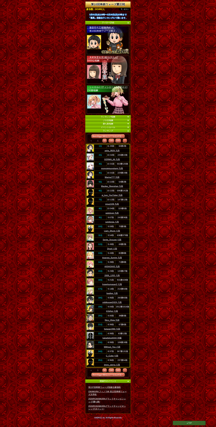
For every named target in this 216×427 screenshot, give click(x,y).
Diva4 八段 (112, 248)
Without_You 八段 (112, 347)
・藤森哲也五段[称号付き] (100, 27)
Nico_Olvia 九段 (112, 320)
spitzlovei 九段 (112, 213)
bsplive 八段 (112, 293)
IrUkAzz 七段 (112, 311)
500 (118, 140)
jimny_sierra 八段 (112, 365)
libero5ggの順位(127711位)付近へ (108, 136)
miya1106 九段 (112, 204)
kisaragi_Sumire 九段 (112, 257)
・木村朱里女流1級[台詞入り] (102, 57)
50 (104, 140)
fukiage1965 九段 (112, 329)
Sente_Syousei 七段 (112, 239)
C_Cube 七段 (112, 356)
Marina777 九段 (112, 177)
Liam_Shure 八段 (112, 231)
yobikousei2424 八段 (112, 302)
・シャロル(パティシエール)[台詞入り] (107, 87)
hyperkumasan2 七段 (112, 284)
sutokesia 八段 (112, 222)
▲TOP (189, 423)
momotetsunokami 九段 (112, 168)
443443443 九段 (112, 266)
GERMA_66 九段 (112, 159)
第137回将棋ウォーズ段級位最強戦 (104, 387)
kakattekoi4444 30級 (112, 338)
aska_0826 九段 (112, 150)
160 (111, 140)
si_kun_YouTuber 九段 (112, 195)
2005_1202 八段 (112, 275)
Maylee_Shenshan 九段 (112, 186)
